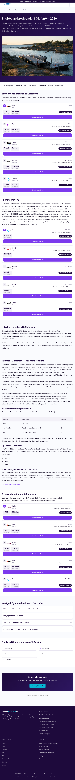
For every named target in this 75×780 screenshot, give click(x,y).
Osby (43, 654)
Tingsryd (8, 660)
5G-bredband (43, 730)
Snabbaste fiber (44, 718)
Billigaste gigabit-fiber (46, 727)
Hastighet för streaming (46, 753)
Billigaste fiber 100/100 (46, 724)
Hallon (4, 765)
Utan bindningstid (44, 734)
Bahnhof (4, 756)
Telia (3, 743)
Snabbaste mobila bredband (48, 721)
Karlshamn (8, 648)
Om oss (29, 777)
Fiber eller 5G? (43, 746)
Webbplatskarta (21, 777)
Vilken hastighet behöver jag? (48, 743)
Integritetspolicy (37, 777)
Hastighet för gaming (46, 756)
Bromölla (8, 654)
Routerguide (43, 759)
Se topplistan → (37, 686)
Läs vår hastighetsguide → (11, 484)
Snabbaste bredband (46, 715)
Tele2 (3, 746)
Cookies (56, 777)
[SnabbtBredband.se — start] (7, 4)
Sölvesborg (45, 648)
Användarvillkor (48, 777)
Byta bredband (44, 749)
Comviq (4, 762)
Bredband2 (5, 759)
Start (3, 10)
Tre (3, 753)
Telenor (4, 749)
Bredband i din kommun (14, 10)
